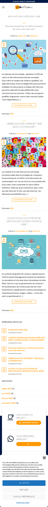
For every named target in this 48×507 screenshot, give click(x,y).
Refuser (24, 490)
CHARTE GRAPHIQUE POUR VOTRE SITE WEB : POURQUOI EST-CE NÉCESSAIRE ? (26, 338)
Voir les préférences (24, 496)
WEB (24, 23)
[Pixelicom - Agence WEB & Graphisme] (24, 7)
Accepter (24, 483)
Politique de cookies (22, 503)
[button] (44, 458)
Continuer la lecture (24, 105)
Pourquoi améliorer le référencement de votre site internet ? (24, 28)
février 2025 (7, 398)
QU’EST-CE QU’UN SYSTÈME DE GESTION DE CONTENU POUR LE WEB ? (24, 221)
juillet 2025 (7, 388)
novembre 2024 (9, 403)
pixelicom (34, 36)
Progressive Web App (17, 329)
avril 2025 (6, 393)
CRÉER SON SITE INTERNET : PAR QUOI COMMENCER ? (24, 125)
